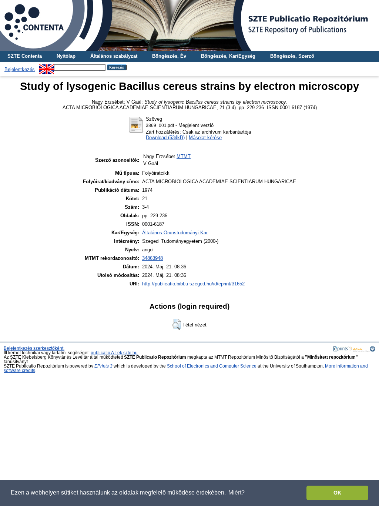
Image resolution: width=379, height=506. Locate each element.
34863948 (152, 258)
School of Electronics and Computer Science (211, 366)
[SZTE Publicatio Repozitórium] (189, 25)
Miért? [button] (236, 492)
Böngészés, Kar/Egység (228, 56)
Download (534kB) (165, 137)
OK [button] (337, 493)
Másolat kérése (205, 137)
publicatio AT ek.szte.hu (114, 353)
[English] (46, 67)
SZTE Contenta (24, 56)
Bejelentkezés (19, 69)
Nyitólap (66, 56)
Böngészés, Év (169, 56)
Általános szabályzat (113, 56)
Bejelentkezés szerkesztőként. (34, 348)
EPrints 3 (103, 366)
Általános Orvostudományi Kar (175, 232)
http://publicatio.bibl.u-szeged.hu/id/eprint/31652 (193, 283)
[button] (176, 324)
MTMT (184, 156)
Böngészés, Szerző (292, 56)
